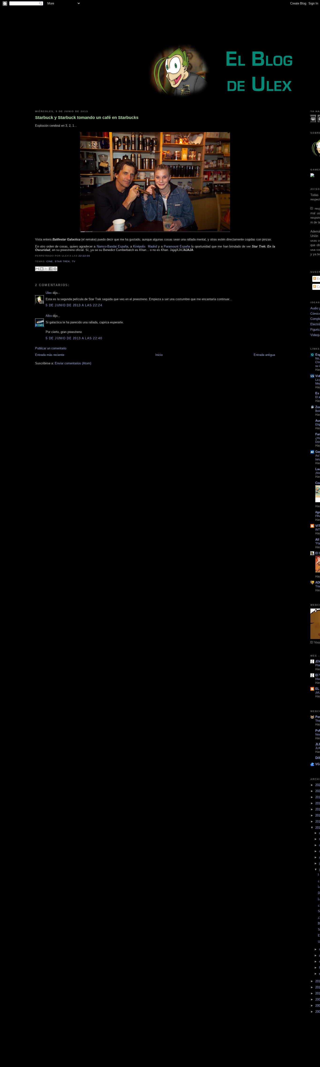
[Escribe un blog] (41, 268)
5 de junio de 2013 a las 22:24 (74, 305)
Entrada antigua (264, 355)
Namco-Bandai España (112, 246)
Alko (49, 316)
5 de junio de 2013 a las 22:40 (74, 338)
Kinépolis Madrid (145, 246)
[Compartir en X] (46, 268)
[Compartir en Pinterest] (55, 268)
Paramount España (177, 246)
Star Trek (62, 261)
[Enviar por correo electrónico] (37, 268)
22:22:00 (84, 256)
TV (73, 261)
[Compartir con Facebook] (50, 268)
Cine (49, 261)
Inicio (159, 355)
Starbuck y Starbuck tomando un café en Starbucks (86, 117)
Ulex (49, 293)
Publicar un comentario (50, 348)
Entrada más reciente (49, 355)
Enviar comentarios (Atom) (73, 363)
